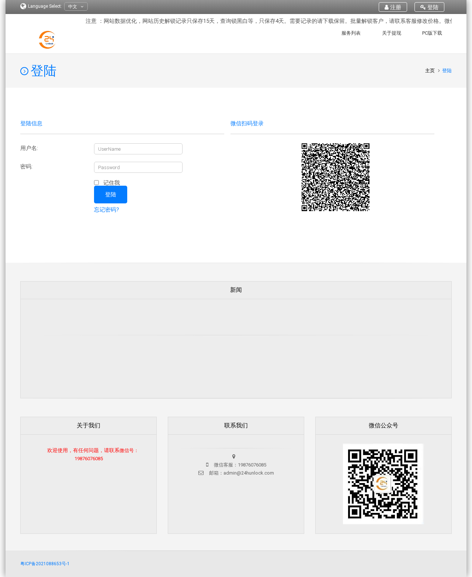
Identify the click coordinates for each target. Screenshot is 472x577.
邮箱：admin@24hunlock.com (241, 473)
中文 (72, 6)
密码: (26, 166)
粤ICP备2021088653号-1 (45, 563)
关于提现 (391, 33)
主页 (430, 70)
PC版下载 (432, 33)
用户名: (29, 148)
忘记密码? (106, 209)
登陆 (432, 7)
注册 (395, 7)
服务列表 (351, 33)
